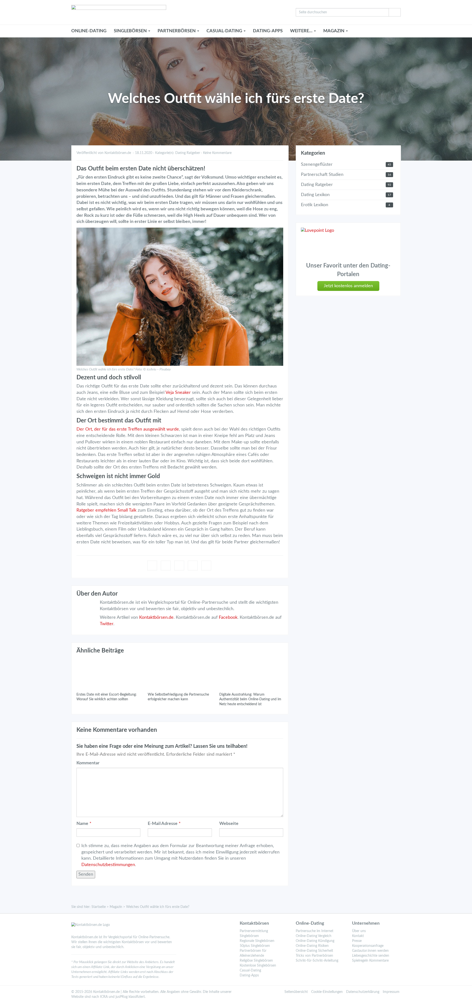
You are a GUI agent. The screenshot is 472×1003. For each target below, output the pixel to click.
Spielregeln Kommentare (370, 960)
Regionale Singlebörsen (257, 941)
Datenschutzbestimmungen (108, 865)
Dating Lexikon (315, 195)
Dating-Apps (268, 31)
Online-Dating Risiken (312, 946)
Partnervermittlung (254, 931)
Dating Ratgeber (187, 153)
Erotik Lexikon (314, 205)
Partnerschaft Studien (322, 174)
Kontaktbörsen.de (156, 617)
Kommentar (88, 763)
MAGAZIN (334, 31)
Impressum (391, 992)
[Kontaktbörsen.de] (179, 12)
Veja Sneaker (178, 392)
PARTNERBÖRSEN (177, 31)
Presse (357, 941)
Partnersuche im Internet (314, 931)
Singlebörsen (249, 936)
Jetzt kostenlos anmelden (348, 286)
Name (82, 823)
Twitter (106, 624)
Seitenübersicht (296, 992)
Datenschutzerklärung (362, 992)
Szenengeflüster (317, 164)
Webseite (228, 823)
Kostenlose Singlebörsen (258, 965)
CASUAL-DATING (224, 31)
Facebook (228, 617)
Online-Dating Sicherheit (314, 951)
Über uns (359, 931)
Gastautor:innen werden (370, 951)
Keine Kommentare (217, 153)
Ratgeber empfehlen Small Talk (106, 510)
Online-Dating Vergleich (313, 936)
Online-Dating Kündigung (315, 941)
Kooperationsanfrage (368, 946)
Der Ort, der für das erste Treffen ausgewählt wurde (127, 429)
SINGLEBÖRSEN (131, 31)
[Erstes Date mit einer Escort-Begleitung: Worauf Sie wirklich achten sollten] (108, 673)
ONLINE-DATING (88, 31)
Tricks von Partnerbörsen (314, 955)
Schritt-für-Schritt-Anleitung (317, 960)
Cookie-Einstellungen (327, 992)
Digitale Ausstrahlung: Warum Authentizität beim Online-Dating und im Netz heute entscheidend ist (250, 699)
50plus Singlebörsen (255, 946)
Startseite (98, 907)
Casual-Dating (250, 970)
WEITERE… (301, 31)
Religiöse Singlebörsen (256, 960)
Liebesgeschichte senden (370, 955)
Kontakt (358, 936)
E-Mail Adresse (162, 823)
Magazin (116, 907)
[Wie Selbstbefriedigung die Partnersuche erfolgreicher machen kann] (180, 673)
